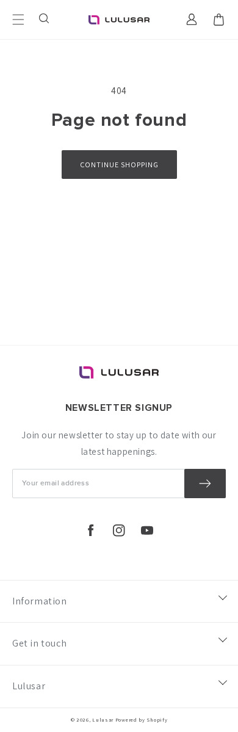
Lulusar (28, 685)
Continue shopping (119, 164)
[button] (45, 19)
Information (39, 601)
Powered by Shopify (141, 719)
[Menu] (18, 19)
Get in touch (39, 643)
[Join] (205, 483)
